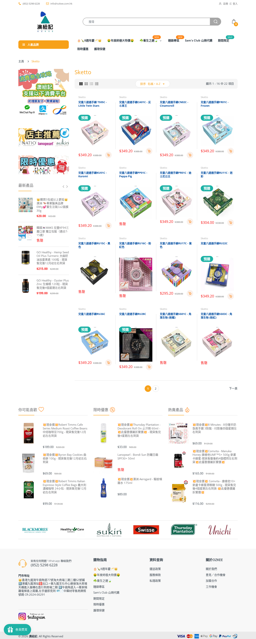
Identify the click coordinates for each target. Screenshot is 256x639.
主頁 (21, 61)
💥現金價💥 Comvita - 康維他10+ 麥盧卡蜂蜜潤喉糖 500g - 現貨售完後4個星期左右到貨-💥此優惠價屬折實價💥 (214, 486)
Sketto (82, 97)
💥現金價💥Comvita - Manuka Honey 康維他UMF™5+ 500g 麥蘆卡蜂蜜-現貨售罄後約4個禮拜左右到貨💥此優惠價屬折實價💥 (214, 456)
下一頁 (233, 388)
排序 (143, 84)
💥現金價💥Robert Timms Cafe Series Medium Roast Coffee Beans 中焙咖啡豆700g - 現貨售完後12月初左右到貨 (65, 430)
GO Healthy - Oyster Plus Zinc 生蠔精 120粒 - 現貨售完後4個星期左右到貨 (53, 284)
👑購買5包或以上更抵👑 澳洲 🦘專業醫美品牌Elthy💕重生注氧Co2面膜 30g (52, 205)
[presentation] (63, 186)
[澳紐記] (45, 21)
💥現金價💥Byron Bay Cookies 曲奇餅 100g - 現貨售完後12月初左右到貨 (65, 458)
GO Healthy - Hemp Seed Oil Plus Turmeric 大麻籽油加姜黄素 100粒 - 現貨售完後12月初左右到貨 (53, 257)
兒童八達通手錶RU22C (214, 243)
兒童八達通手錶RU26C (91, 314)
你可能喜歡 (27, 409)
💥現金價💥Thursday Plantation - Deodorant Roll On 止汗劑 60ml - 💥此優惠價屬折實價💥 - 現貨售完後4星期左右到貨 (139, 430)
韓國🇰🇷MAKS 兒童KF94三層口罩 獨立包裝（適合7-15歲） (53, 231)
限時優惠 (100, 409)
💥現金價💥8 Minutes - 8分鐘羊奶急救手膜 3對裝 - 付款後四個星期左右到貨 (214, 428)
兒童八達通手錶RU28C (132, 314)
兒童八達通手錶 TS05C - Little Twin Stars (92, 104)
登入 (235, 3)
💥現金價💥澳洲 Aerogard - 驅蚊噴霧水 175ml (140, 481)
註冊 (226, 3)
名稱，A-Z (154, 84)
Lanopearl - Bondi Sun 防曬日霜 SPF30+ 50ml (138, 456)
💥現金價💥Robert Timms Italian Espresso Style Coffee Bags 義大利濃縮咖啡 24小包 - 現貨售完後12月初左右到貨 (64, 486)
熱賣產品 (175, 409)
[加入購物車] (108, 155)
